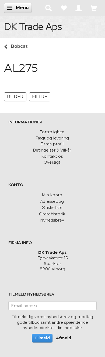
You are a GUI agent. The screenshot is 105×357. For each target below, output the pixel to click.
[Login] (78, 7)
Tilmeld (42, 338)
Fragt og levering (52, 138)
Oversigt (52, 162)
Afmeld (63, 338)
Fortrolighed (52, 132)
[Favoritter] (63, 7)
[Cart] (93, 7)
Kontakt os (52, 156)
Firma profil (52, 144)
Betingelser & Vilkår (52, 150)
